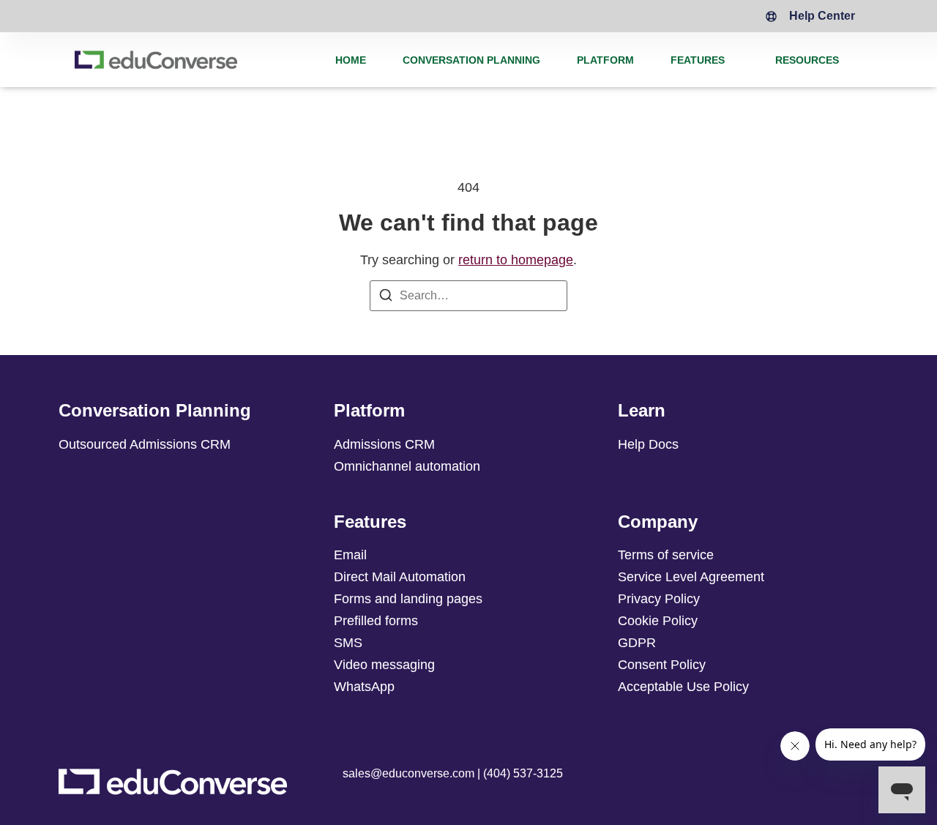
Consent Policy (662, 664)
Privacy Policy (659, 598)
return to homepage (515, 260)
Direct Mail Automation (400, 577)
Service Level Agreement (691, 577)
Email (350, 555)
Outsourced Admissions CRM (145, 444)
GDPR (637, 642)
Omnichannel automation (407, 466)
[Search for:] (468, 295)
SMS (348, 642)
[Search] (386, 297)
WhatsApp (364, 686)
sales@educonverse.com (408, 773)
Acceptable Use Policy (683, 686)
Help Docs (648, 444)
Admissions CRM (384, 444)
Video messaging (384, 664)
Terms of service (666, 555)
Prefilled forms (376, 620)
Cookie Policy (658, 620)
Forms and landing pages (408, 598)
